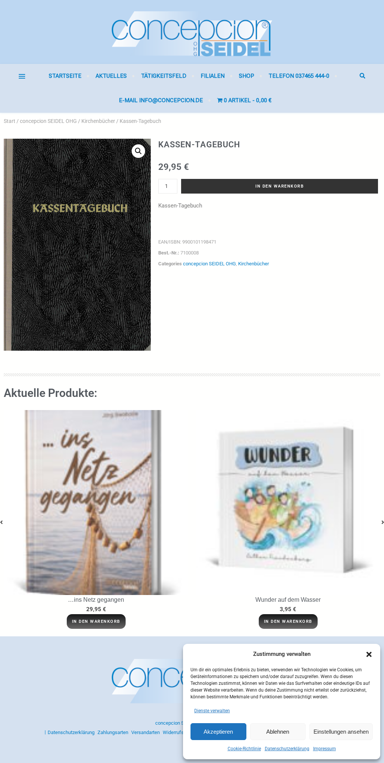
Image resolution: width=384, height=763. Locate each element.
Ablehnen (277, 731)
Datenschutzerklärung (287, 748)
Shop (246, 76)
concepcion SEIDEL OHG (48, 121)
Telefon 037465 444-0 (298, 76)
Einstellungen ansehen (341, 731)
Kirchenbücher (98, 121)
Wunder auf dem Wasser (288, 599)
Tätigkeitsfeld (163, 76)
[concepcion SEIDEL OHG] (192, 32)
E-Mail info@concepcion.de (161, 100)
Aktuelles (111, 76)
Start (9, 121)
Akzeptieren (218, 731)
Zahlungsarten (113, 732)
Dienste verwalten (212, 710)
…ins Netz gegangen (96, 599)
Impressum (324, 748)
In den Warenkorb (279, 186)
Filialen (213, 76)
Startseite (65, 76)
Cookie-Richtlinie (244, 748)
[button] (369, 654)
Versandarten (145, 732)
